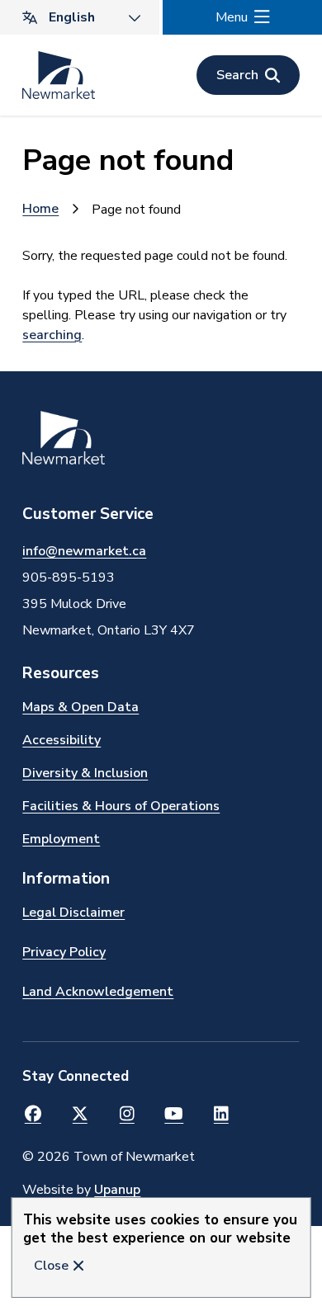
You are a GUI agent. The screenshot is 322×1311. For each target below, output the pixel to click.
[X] (79, 1114)
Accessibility (61, 740)
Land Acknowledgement (97, 992)
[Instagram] (126, 1114)
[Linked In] (221, 1114)
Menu (231, 17)
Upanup (117, 1190)
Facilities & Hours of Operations (121, 806)
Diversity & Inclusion (85, 773)
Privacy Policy (64, 952)
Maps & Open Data (80, 707)
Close (51, 1266)
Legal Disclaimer (73, 912)
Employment (61, 839)
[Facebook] (32, 1114)
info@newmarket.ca (84, 551)
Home (40, 209)
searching (52, 335)
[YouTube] (173, 1114)
